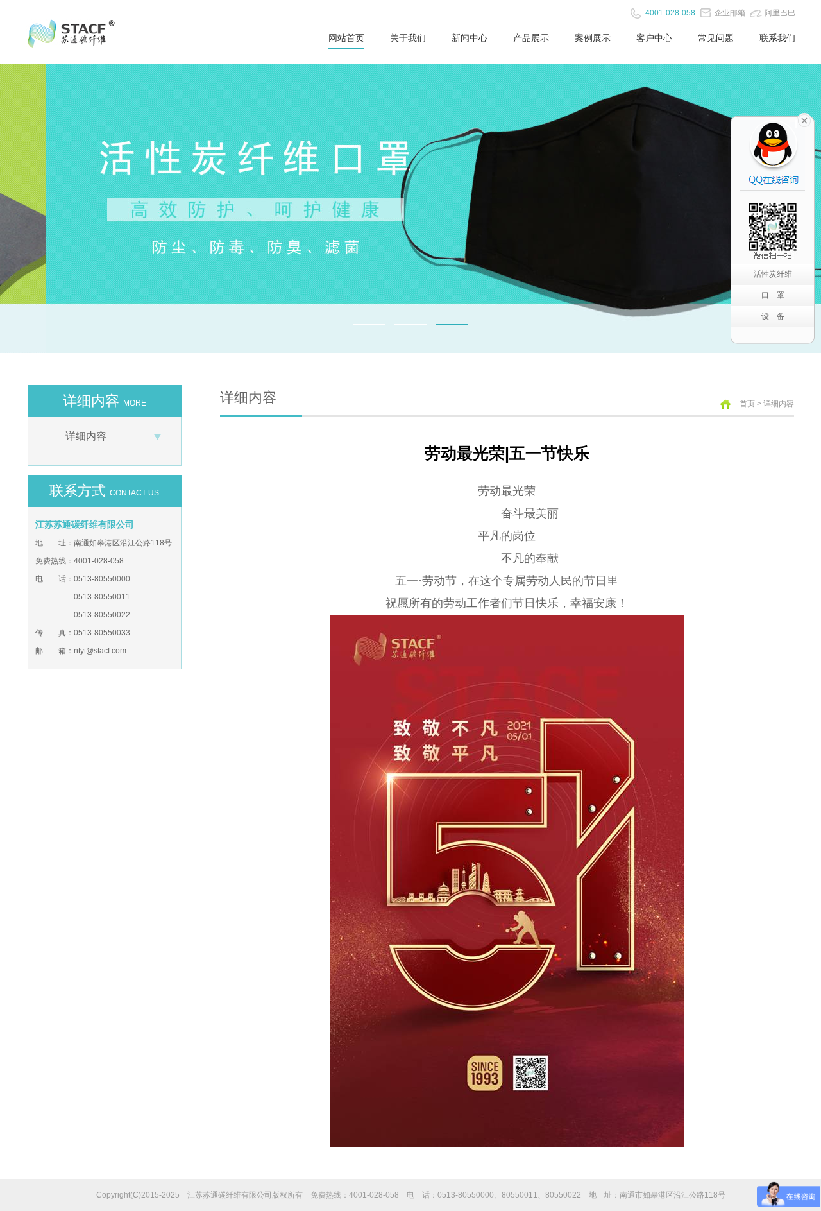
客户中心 (654, 38)
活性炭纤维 (773, 274)
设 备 (772, 316)
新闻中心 (469, 38)
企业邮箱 (730, 12)
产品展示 (531, 38)
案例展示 (593, 38)
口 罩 (772, 295)
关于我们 (408, 38)
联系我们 (777, 38)
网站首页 (346, 38)
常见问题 (716, 38)
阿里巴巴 (780, 12)
